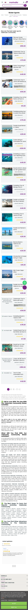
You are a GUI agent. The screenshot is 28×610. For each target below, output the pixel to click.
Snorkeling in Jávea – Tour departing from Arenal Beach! (19, 154)
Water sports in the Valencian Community (14, 527)
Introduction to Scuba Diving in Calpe (19, 257)
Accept (14, 603)
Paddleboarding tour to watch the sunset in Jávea (19, 112)
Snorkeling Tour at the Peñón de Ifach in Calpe (19, 98)
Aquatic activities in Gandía (14, 517)
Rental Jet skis (16, 27)
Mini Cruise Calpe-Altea (18, 271)
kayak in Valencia (18, 485)
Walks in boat (14, 535)
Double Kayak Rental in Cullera (19, 126)
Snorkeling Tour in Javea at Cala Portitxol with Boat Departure (18, 214)
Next (19, 389)
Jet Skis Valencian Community (9, 466)
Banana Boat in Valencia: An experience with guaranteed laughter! (19, 243)
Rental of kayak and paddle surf (17, 533)
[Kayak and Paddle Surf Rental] (10, 23)
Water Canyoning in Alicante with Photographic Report (19, 66)
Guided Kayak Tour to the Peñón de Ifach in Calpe (19, 331)
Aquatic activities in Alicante (8, 508)
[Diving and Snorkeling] (4, 23)
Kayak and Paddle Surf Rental (10, 27)
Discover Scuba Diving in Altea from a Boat (19, 38)
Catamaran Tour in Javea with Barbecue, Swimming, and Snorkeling (19, 80)
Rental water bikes (5, 535)
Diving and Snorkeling (4, 27)
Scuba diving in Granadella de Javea (19, 140)
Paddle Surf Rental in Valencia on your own (19, 285)
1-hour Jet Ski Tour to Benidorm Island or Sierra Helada (19, 359)
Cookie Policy (4, 600)
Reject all (14, 607)
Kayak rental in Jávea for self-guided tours (19, 168)
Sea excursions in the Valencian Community (12, 526)
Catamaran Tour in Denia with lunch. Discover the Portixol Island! (19, 299)
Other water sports (21, 27)
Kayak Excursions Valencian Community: (12, 484)
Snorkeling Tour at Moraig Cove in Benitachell (18, 186)
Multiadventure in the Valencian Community (14, 528)
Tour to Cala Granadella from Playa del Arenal (18, 373)
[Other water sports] (21, 23)
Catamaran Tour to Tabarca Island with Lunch (19, 52)
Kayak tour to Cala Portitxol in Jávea (18, 345)
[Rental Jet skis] (16, 23)
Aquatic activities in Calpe (19, 511)
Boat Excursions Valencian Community (11, 475)
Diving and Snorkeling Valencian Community (13, 443)
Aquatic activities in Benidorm (13, 510)
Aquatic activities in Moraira (13, 514)
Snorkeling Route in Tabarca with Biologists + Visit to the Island (18, 317)
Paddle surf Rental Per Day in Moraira (18, 200)
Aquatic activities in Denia (8, 513)
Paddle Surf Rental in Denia (19, 228)
